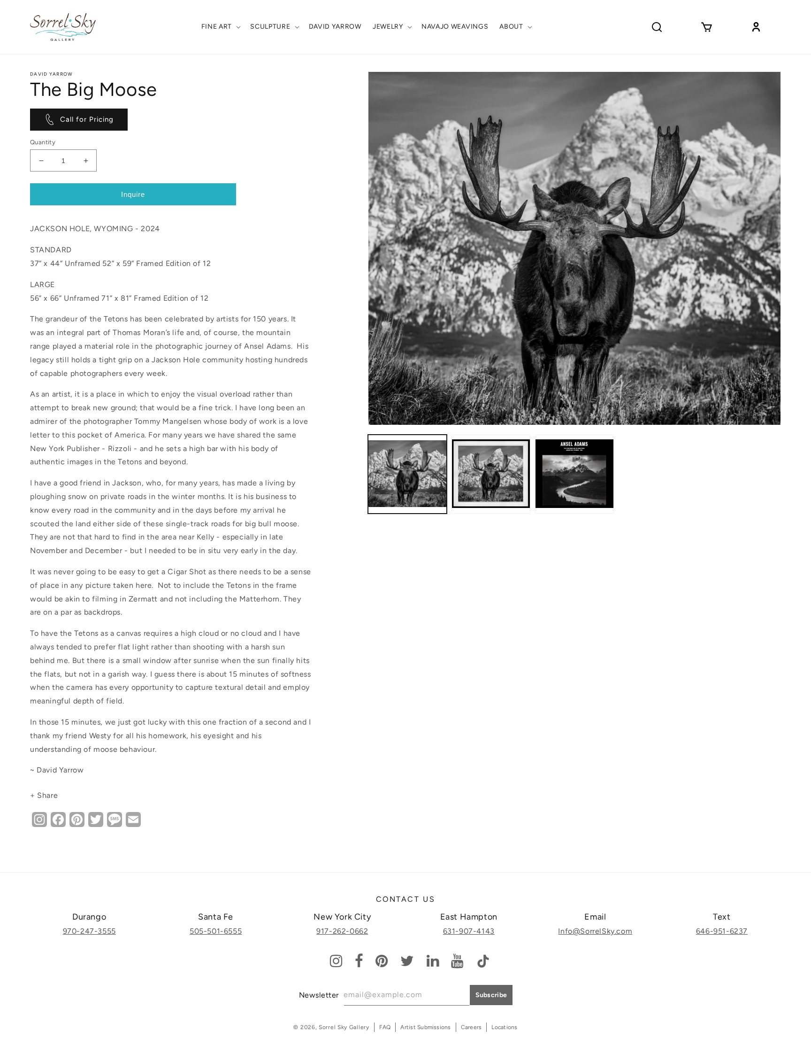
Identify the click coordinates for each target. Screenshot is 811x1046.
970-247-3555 (89, 931)
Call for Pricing (87, 119)
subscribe (491, 995)
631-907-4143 (469, 931)
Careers (471, 1027)
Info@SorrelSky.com (595, 931)
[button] (220, 27)
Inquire (133, 194)
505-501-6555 (216, 931)
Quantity (42, 142)
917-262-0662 (342, 931)
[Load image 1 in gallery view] (407, 474)
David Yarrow (51, 74)
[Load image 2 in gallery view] (490, 474)
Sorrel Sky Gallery (344, 1027)
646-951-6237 (722, 931)
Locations (504, 1027)
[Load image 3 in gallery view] (574, 474)
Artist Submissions (425, 1027)
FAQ (385, 1027)
